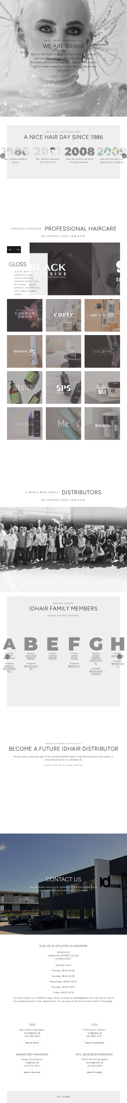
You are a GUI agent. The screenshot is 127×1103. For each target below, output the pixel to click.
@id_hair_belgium (30, 667)
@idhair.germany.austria (96, 672)
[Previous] (10, 249)
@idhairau (9, 666)
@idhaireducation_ (9, 669)
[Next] (17, 249)
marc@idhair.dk (32, 1033)
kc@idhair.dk (32, 1062)
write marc (32, 1043)
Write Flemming (94, 1043)
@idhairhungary (117, 664)
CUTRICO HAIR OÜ (52, 657)
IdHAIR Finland (74, 657)
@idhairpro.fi (74, 666)
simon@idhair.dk (94, 1062)
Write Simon (94, 1072)
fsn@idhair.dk (95, 1033)
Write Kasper (32, 1072)
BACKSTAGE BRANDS (31, 657)
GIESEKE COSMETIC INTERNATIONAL (96, 660)
